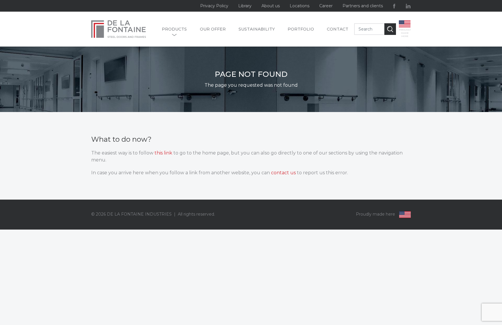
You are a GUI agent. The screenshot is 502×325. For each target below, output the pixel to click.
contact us (283, 172)
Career (326, 5)
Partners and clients (363, 5)
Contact (337, 29)
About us (270, 5)
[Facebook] (394, 6)
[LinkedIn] (408, 6)
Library (245, 5)
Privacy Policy (214, 5)
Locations (299, 5)
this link (163, 153)
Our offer (213, 29)
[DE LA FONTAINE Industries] (123, 29)
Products (174, 29)
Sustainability (257, 29)
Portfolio (301, 29)
